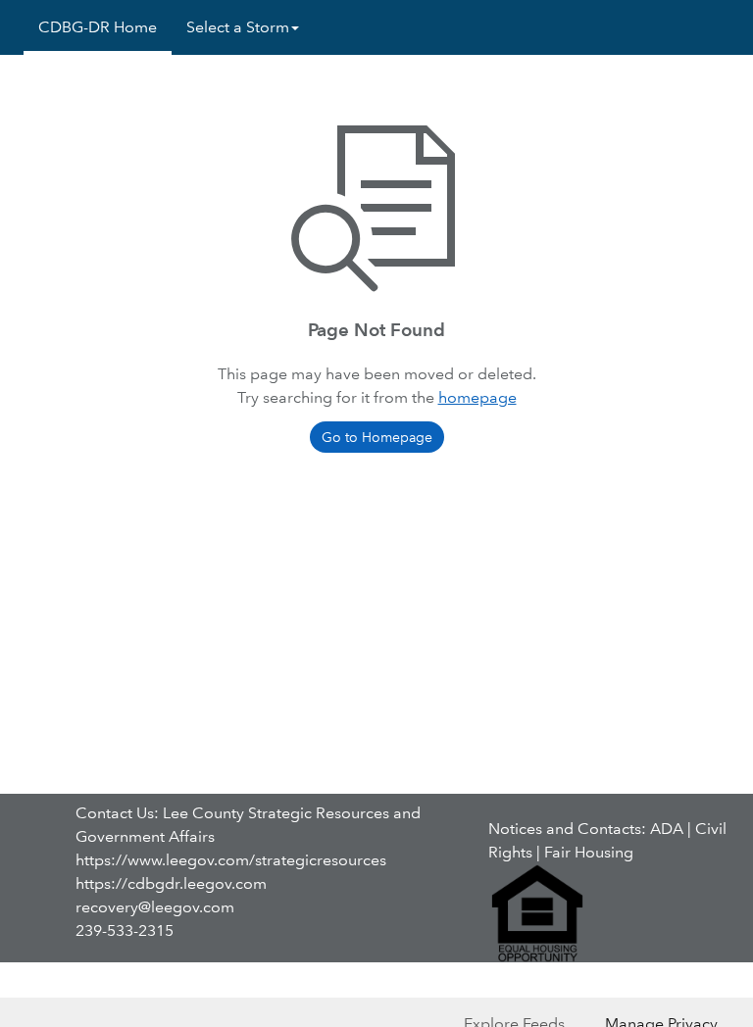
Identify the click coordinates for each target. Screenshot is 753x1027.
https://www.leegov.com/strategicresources (230, 860)
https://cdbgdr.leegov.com (171, 883)
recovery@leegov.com (154, 907)
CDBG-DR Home (97, 27)
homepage (477, 397)
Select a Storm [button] (237, 27)
